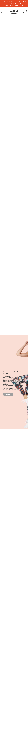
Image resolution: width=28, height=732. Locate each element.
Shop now (8, 394)
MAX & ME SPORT (14, 12)
